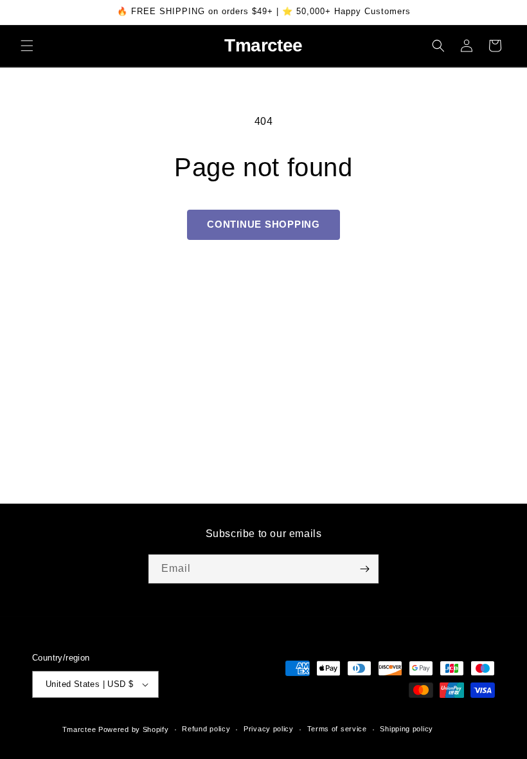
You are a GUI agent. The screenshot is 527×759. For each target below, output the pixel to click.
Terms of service (337, 729)
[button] (27, 46)
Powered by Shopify (133, 729)
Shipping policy (406, 729)
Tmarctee (79, 729)
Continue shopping (263, 224)
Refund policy (206, 729)
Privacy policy (269, 729)
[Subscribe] (364, 569)
